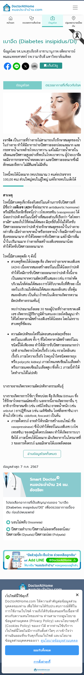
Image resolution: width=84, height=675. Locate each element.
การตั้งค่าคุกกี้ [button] (42, 661)
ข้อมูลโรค (52, 22)
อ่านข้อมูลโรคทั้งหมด (42, 453)
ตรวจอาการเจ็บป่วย (31, 22)
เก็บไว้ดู (52, 65)
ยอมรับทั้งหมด (42, 650)
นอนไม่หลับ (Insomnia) (26, 522)
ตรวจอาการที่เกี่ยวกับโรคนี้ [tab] (63, 85)
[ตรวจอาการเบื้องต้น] (31, 18)
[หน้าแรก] (10, 18)
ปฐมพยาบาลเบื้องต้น (73, 24)
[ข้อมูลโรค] (52, 18)
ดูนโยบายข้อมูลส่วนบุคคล (59, 640)
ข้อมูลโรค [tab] (22, 85)
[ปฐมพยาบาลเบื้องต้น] (73, 18)
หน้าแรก (10, 22)
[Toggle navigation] (75, 7)
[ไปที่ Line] (42, 559)
